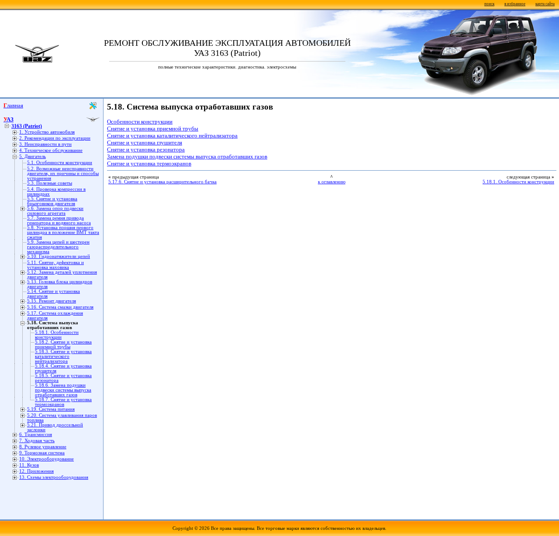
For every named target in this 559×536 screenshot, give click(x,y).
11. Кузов (29, 465)
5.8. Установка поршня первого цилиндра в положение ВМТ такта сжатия (63, 232)
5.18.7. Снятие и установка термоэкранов (63, 402)
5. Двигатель (32, 156)
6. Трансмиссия (35, 434)
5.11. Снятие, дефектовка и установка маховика (55, 265)
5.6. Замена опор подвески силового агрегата (55, 211)
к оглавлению (331, 181)
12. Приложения (36, 471)
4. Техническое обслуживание (51, 150)
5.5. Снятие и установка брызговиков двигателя (52, 201)
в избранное (514, 4)
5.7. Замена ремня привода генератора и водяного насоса (59, 220)
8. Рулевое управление (42, 446)
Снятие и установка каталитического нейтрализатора (172, 135)
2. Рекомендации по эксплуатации (54, 138)
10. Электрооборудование (46, 459)
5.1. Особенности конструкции (59, 162)
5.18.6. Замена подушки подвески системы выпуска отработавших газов (63, 390)
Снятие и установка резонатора (146, 149)
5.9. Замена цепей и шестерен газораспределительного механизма (58, 247)
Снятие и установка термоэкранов (149, 163)
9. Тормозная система (42, 452)
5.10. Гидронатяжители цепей (58, 256)
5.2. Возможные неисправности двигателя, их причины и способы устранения (63, 173)
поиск (489, 4)
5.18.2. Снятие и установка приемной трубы (63, 344)
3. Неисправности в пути (45, 144)
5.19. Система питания (51, 409)
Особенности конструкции (140, 121)
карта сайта (545, 4)
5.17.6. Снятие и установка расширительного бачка (162, 181)
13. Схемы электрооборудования (53, 477)
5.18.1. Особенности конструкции (57, 335)
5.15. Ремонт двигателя (51, 301)
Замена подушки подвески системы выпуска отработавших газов (187, 156)
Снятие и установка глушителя (144, 142)
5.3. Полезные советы (49, 183)
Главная (13, 105)
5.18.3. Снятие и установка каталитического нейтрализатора (63, 356)
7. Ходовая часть (37, 440)
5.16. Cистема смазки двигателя (60, 307)
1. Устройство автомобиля (47, 132)
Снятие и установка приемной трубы (152, 128)
